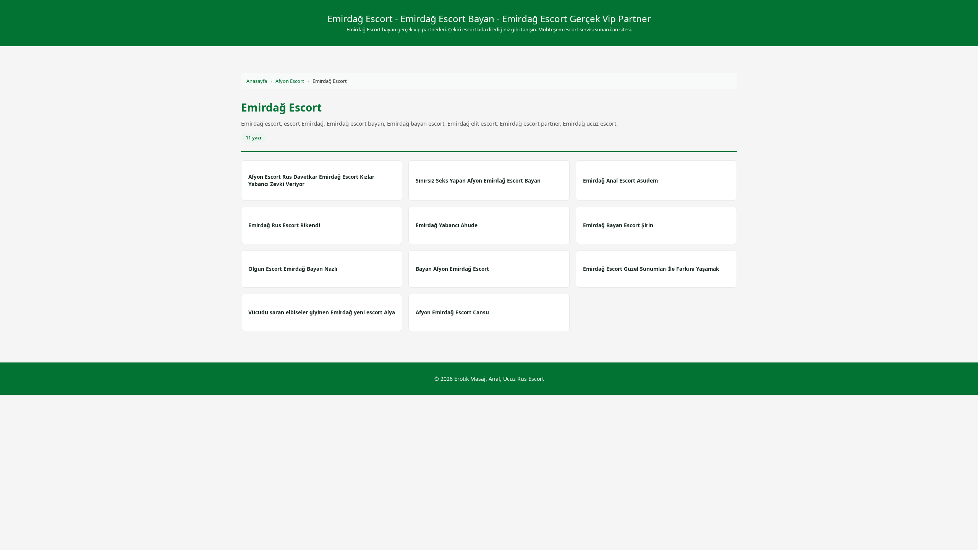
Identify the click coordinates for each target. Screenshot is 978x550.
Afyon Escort (289, 81)
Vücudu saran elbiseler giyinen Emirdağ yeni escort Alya (321, 312)
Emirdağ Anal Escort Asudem (620, 180)
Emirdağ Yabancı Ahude (447, 225)
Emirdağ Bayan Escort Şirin (618, 225)
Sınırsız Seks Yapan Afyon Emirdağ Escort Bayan (478, 180)
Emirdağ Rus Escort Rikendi (284, 225)
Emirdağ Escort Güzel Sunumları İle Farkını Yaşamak (651, 268)
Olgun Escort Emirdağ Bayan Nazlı (292, 268)
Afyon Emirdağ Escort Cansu (452, 312)
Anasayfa (256, 81)
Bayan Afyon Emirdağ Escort (452, 268)
